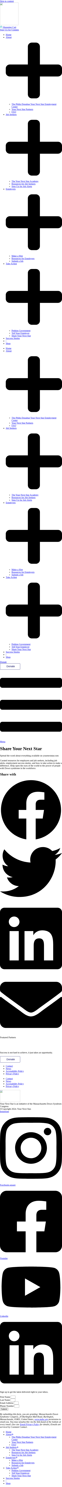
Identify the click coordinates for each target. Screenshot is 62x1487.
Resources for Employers (23, 258)
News (8, 1068)
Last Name (5, 1400)
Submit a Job (17, 261)
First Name (5, 1397)
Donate (10, 666)
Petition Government (21, 330)
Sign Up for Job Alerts (22, 186)
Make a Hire (17, 256)
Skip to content (7, 1)
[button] (31, 810)
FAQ (14, 112)
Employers (11, 1457)
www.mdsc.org (41, 1419)
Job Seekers (11, 1447)
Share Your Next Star (21, 336)
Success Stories (13, 338)
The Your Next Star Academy (25, 181)
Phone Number (7, 1406)
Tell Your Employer (20, 333)
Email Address (7, 1403)
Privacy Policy (12, 1074)
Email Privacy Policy (29, 1424)
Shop (8, 343)
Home (8, 34)
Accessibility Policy (15, 1071)
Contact (9, 1066)
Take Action (11, 1468)
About (9, 1434)
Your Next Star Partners (22, 109)
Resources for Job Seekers (23, 184)
